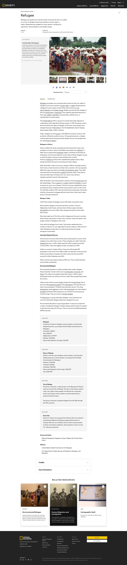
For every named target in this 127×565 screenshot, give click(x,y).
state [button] (67, 105)
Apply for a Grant (76, 541)
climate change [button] (58, 110)
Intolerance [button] (49, 159)
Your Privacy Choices (82, 560)
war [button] (78, 108)
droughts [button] (43, 291)
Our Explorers (60, 539)
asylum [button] (58, 134)
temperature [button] (44, 289)
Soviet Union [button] (80, 181)
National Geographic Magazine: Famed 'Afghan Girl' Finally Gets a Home (62, 439)
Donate (114, 2)
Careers (74, 543)
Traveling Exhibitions (62, 552)
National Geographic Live (63, 547)
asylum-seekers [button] (51, 140)
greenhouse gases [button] (55, 285)
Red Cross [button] (46, 297)
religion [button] (49, 115)
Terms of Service (64, 560)
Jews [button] (48, 170)
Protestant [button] (60, 152)
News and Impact (46, 545)
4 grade (67, 92)
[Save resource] (119, 12)
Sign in (119, 2)
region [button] (73, 105)
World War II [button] (57, 128)
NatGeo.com (45, 542)
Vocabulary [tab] (51, 98)
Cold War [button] (78, 183)
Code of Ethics (45, 560)
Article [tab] (42, 98)
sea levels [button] (71, 289)
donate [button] (97, 537)
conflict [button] (66, 183)
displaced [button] (43, 243)
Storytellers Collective (62, 549)
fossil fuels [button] (77, 282)
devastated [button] (43, 210)
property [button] (63, 172)
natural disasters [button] (45, 110)
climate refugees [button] (67, 294)
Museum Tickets (105, 2)
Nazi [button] (63, 170)
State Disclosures (54, 560)
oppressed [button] (58, 112)
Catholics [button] (80, 150)
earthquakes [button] (69, 272)
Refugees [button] (43, 103)
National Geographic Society (47, 539)
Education (59, 543)
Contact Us (44, 547)
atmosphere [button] (69, 285)
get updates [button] (97, 540)
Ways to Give (75, 539)
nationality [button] (55, 115)
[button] (49, 235)
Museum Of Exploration (62, 545)
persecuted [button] (49, 112)
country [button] (62, 105)
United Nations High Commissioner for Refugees (57, 448)
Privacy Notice (72, 560)
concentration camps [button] (71, 170)
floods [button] (42, 274)
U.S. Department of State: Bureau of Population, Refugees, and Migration (61, 452)
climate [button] (60, 282)
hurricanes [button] (77, 272)
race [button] (44, 115)
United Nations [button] (47, 121)
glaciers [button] (55, 289)
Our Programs (60, 541)
